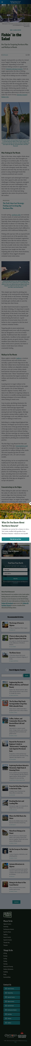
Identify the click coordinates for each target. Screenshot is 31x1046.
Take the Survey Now (15, 539)
